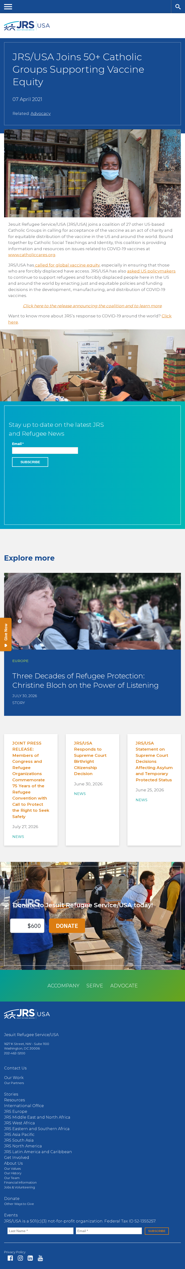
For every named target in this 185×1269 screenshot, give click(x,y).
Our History (12, 1173)
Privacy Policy (15, 1252)
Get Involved (16, 1157)
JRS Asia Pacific (19, 1134)
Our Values (12, 1168)
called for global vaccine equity (66, 265)
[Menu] (8, 6)
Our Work (14, 1077)
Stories (11, 1094)
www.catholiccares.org (31, 254)
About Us (13, 1163)
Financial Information (20, 1182)
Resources (14, 1100)
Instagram (20, 1258)
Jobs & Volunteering (19, 1187)
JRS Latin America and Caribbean (38, 1152)
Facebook (10, 1258)
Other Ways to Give (19, 1204)
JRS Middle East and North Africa (37, 1117)
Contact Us (15, 1068)
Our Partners (14, 1083)
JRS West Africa (19, 1123)
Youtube (40, 1258)
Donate (12, 1198)
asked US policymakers (151, 271)
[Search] (178, 6)
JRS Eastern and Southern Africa (37, 1129)
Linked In (30, 1258)
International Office (24, 1105)
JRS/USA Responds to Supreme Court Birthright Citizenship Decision (90, 758)
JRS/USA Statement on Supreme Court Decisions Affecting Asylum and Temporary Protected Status (154, 761)
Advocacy (41, 113)
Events (11, 1215)
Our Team (12, 1178)
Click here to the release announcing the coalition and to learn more (92, 305)
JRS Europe (15, 1111)
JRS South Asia (19, 1140)
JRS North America (23, 1146)
